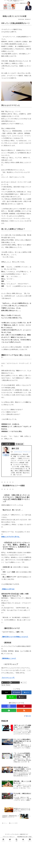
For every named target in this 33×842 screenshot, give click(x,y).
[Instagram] (8, 455)
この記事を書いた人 (9, 444)
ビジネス (24, 682)
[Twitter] (4, 455)
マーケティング (15, 682)
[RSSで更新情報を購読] (24, 710)
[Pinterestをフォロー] (24, 706)
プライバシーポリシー (9, 836)
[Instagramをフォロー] (8, 706)
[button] (21, 697)
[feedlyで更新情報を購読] (8, 710)
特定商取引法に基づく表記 (24, 836)
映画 (9, 685)
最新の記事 (20, 444)
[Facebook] (6, 455)
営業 (4, 685)
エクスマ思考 (6, 682)
